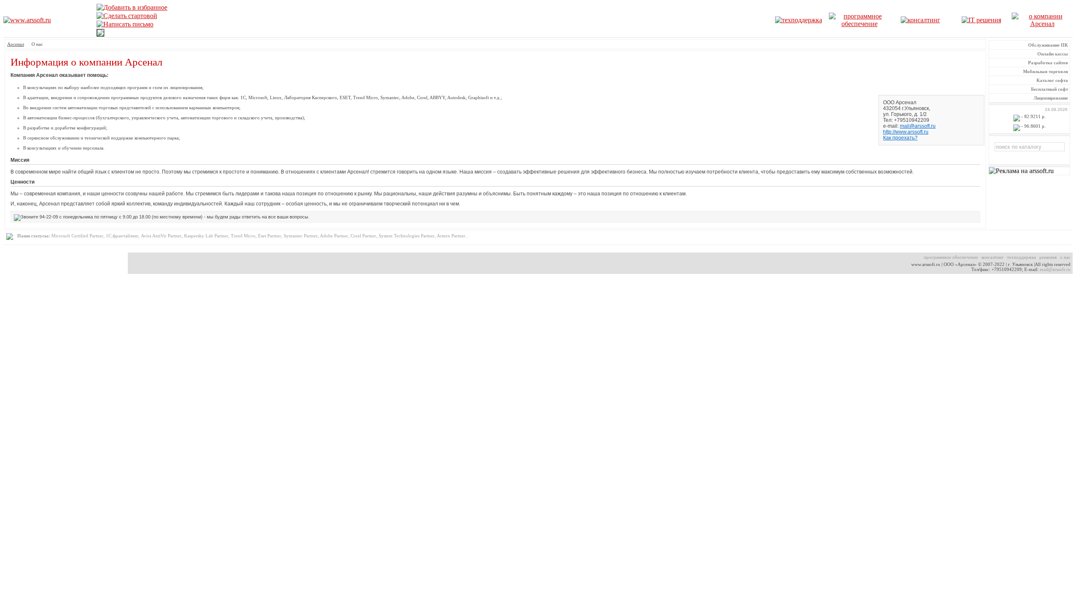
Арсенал (15, 44)
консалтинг (992, 257)
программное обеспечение (951, 257)
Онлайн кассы (1052, 53)
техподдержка (1021, 257)
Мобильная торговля (1045, 71)
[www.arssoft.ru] (27, 17)
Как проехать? (900, 138)
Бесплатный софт (1049, 89)
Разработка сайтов (1048, 62)
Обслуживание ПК (1048, 44)
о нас (1065, 257)
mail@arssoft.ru (918, 126)
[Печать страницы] (100, 34)
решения (1048, 257)
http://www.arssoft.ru (905, 132)
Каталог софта (1052, 80)
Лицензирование (1051, 97)
